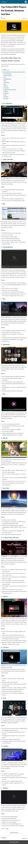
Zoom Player (6, 488)
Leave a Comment (14, 832)
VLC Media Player (7, 103)
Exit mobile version (14, 842)
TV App (8, 719)
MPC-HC (5, 438)
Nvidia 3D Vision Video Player (11, 537)
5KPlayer (5, 596)
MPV (4, 394)
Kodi (4, 698)
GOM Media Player (8, 247)
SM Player (6, 647)
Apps (7, 828)
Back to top (24, 838)
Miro (4, 204)
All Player (5, 746)
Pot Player (5, 788)
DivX (4, 299)
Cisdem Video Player (8, 159)
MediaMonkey (6, 344)
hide (8, 69)
